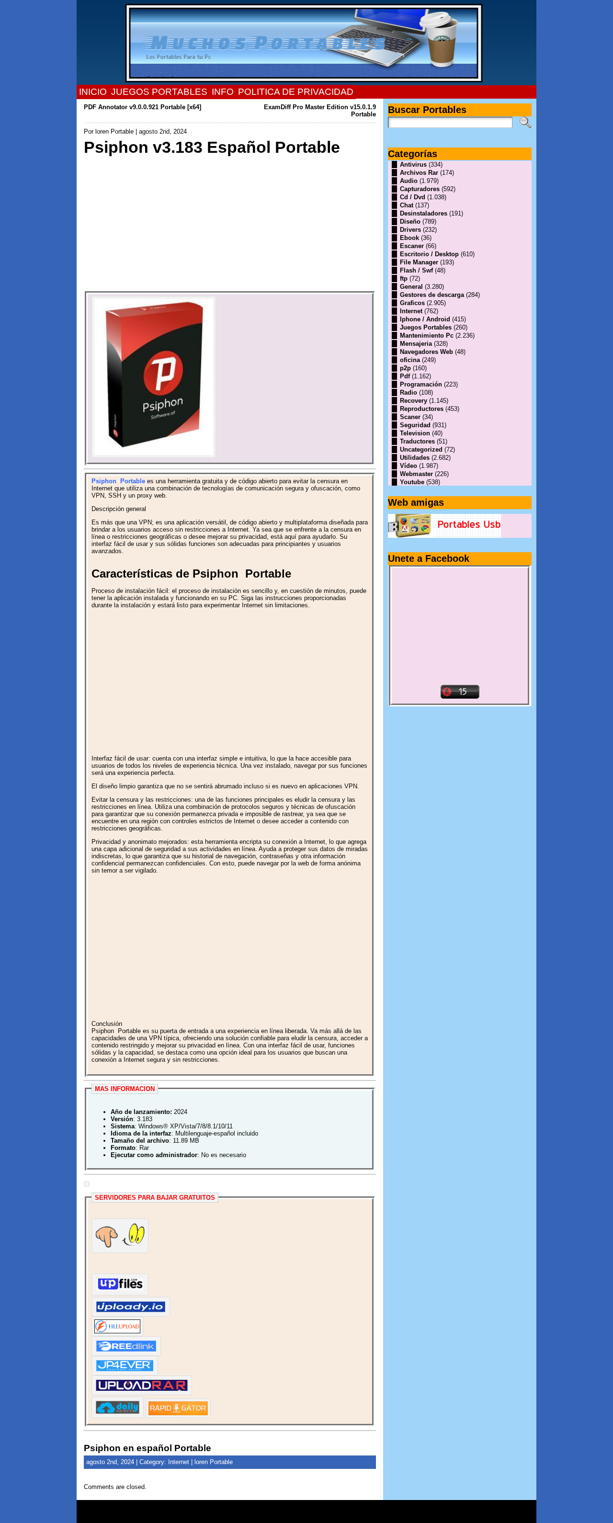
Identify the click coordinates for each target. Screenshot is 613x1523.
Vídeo (408, 465)
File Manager (419, 262)
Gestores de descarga (432, 294)
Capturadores (420, 189)
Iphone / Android (425, 319)
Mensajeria (416, 343)
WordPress (306, 1515)
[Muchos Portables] (306, 42)
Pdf (405, 376)
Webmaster (416, 473)
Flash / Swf (416, 270)
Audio (409, 180)
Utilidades (415, 457)
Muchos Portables (302, 1508)
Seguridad (415, 425)
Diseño (410, 221)
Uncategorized (421, 449)
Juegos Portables (426, 327)
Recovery (413, 400)
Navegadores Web (426, 351)
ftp (404, 278)
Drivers (410, 229)
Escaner (412, 246)
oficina (410, 360)
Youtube (412, 482)
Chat (406, 205)
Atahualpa (340, 1515)
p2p (405, 368)
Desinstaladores (423, 213)
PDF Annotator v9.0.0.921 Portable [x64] (142, 107)
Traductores (417, 441)
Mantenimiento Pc (427, 335)
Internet (178, 1462)
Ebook (409, 237)
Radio (408, 392)
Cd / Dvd (412, 197)
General (411, 286)
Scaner (410, 417)
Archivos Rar (419, 172)
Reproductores (421, 408)
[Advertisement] (230, 224)
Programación (421, 384)
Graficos (412, 303)
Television (415, 433)
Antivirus (413, 164)
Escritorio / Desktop (429, 254)
